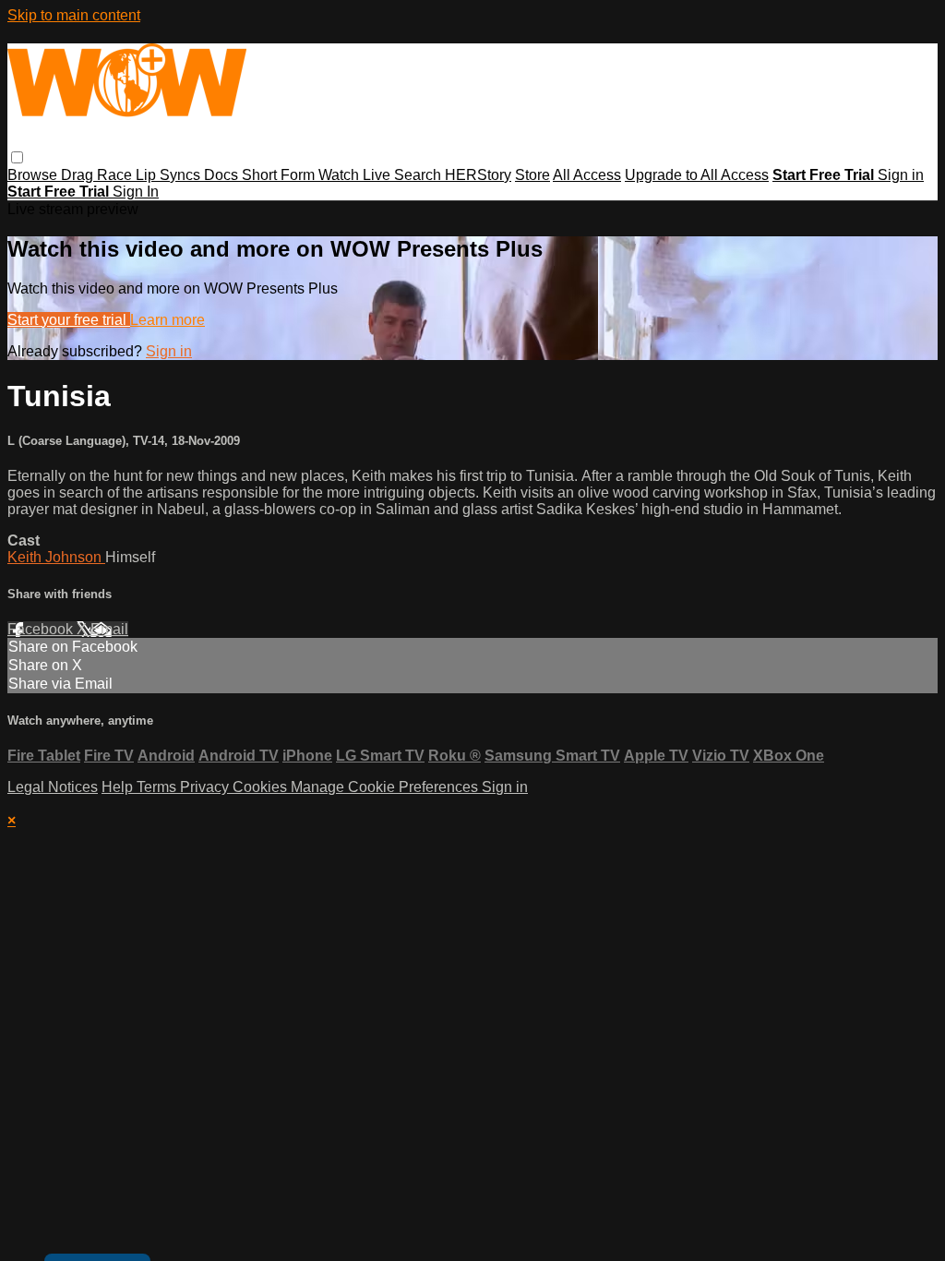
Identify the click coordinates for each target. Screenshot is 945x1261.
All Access (587, 175)
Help (119, 787)
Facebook (42, 629)
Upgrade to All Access (697, 175)
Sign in (901, 175)
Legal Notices (52, 787)
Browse (34, 175)
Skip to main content (73, 15)
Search (419, 175)
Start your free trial (68, 320)
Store (532, 175)
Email (109, 629)
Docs (223, 175)
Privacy (206, 787)
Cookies (262, 787)
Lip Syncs (170, 175)
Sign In (136, 191)
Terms (158, 787)
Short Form (280, 175)
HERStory (478, 175)
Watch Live (356, 175)
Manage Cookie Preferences (386, 787)
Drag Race (98, 175)
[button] (17, 157)
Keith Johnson (56, 557)
